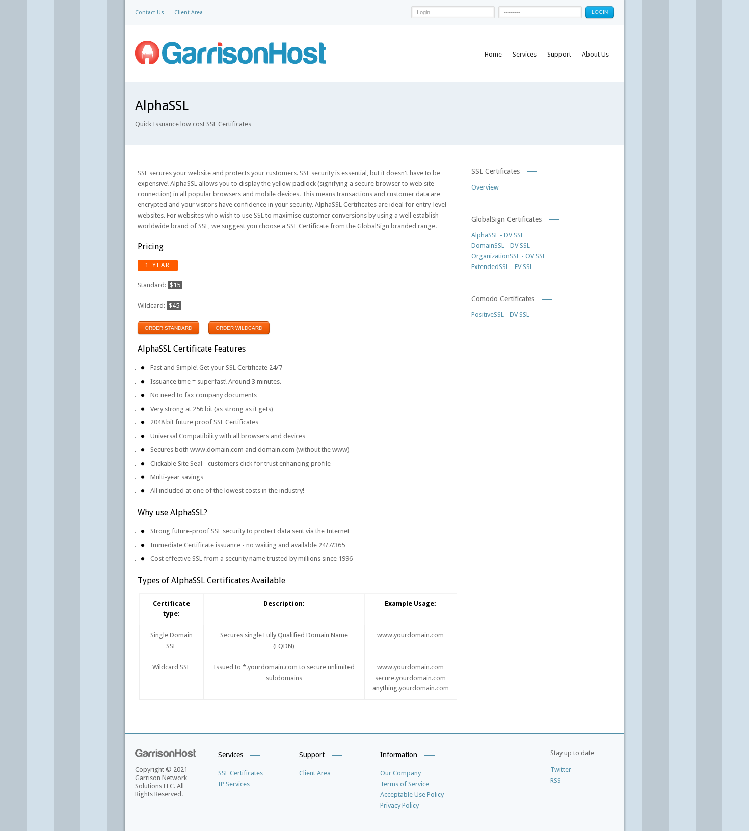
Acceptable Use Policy (412, 794)
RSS (555, 780)
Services (525, 54)
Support (559, 54)
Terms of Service (404, 784)
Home (493, 54)
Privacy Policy (399, 805)
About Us (595, 54)
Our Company (400, 773)
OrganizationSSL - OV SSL (508, 256)
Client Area (188, 12)
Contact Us (149, 12)
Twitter (560, 769)
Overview (485, 187)
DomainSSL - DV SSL (500, 245)
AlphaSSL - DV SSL (497, 235)
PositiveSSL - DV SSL (500, 314)
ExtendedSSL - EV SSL (502, 267)
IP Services (234, 784)
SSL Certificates (240, 773)
